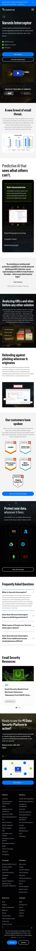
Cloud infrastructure (8, 872)
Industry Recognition (25, 878)
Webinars (5, 910)
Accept (12, 942)
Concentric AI (23, 904)
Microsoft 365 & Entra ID (9, 864)
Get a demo (18, 54)
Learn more (21, 4)
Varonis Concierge (7, 849)
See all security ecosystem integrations (9, 884)
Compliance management (23, 805)
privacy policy (20, 937)
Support (4, 904)
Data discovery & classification (7, 802)
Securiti (21, 915)
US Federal (22, 836)
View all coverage (18, 569)
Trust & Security (23, 872)
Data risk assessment (25, 812)
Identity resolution (7, 825)
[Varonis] (8, 9)
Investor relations (24, 869)
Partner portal (23, 892)
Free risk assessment (18, 59)
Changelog (5, 854)
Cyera (20, 907)
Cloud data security (24, 814)
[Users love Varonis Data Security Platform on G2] (18, 487)
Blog (3, 902)
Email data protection (8, 843)
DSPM (4, 806)
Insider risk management (26, 798)
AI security (22, 809)
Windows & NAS (7, 867)
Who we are (22, 864)
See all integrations (8, 881)
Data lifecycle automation (23, 818)
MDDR (4, 846)
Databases (5, 875)
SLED (20, 833)
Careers (21, 867)
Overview (5, 798)
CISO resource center (8, 918)
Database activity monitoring (7, 810)
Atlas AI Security (7, 822)
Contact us (22, 881)
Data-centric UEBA (7, 814)
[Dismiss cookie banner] (31, 928)
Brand (21, 883)
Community (5, 921)
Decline (23, 942)
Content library (6, 915)
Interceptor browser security (8, 839)
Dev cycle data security (26, 822)
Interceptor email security (7, 834)
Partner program (24, 886)
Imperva (21, 913)
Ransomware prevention (26, 801)
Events (4, 913)
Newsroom (22, 875)
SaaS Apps (5, 869)
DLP (3, 819)
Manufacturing (23, 831)
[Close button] (33, 2)
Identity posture (6, 828)
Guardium (22, 910)
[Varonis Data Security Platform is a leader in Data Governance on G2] (10, 470)
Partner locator (23, 889)
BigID (20, 902)
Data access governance (9, 817)
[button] (32, 10)
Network (4, 878)
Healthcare (22, 828)
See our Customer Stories (18, 494)
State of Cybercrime (8, 907)
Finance (21, 825)
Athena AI (5, 851)
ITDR (3, 831)
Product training (7, 924)
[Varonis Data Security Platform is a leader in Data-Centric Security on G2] (25, 453)
